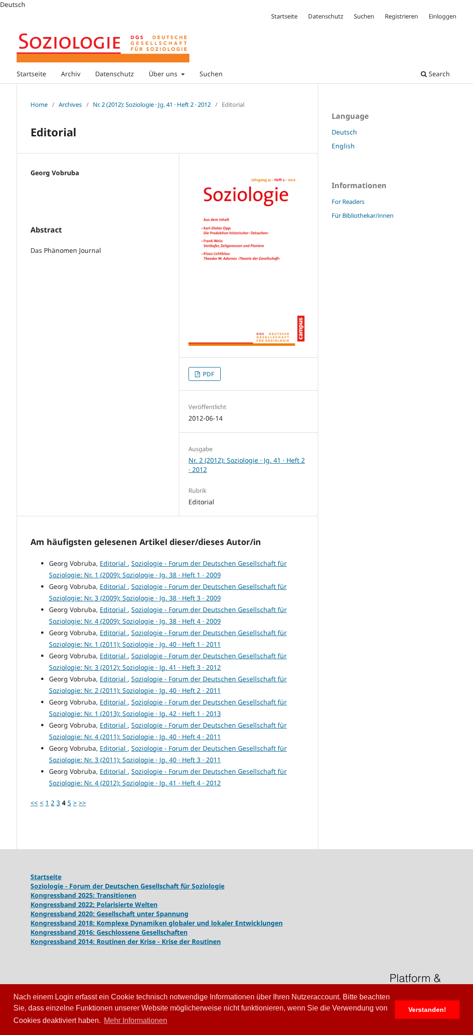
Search (438, 73)
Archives (70, 104)
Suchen (211, 73)
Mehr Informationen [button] (135, 1020)
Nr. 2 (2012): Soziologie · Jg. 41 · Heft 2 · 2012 (152, 104)
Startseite (31, 73)
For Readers (348, 201)
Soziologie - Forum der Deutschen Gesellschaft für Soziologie (127, 886)
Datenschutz (114, 73)
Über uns (164, 73)
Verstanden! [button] (427, 1009)
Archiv (70, 73)
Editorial (113, 563)
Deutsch (344, 132)
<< (34, 802)
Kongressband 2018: (63, 923)
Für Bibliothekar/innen (363, 215)
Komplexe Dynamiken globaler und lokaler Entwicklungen (190, 923)
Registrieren (401, 16)
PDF (207, 374)
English (343, 145)
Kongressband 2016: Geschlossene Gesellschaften (109, 932)
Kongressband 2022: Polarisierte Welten (94, 904)
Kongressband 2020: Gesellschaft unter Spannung (109, 913)
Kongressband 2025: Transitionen (83, 895)
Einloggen (442, 16)
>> (82, 802)
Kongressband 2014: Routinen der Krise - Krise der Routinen (125, 941)
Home (39, 104)
